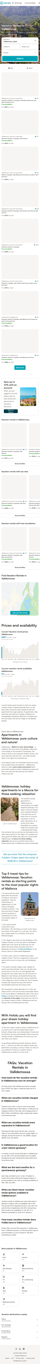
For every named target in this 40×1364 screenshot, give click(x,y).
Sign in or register (11, 411)
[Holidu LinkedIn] (20, 1349)
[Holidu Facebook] (23, 1349)
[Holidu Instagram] (16, 1349)
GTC (12, 1358)
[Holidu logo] (5, 3)
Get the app (18, 3)
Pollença (4, 996)
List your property (30, 3)
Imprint (7, 1358)
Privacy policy (20, 1358)
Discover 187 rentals (20, 613)
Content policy (30, 1358)
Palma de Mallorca (25, 949)
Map (11, 68)
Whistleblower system (20, 1361)
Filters (30, 68)
